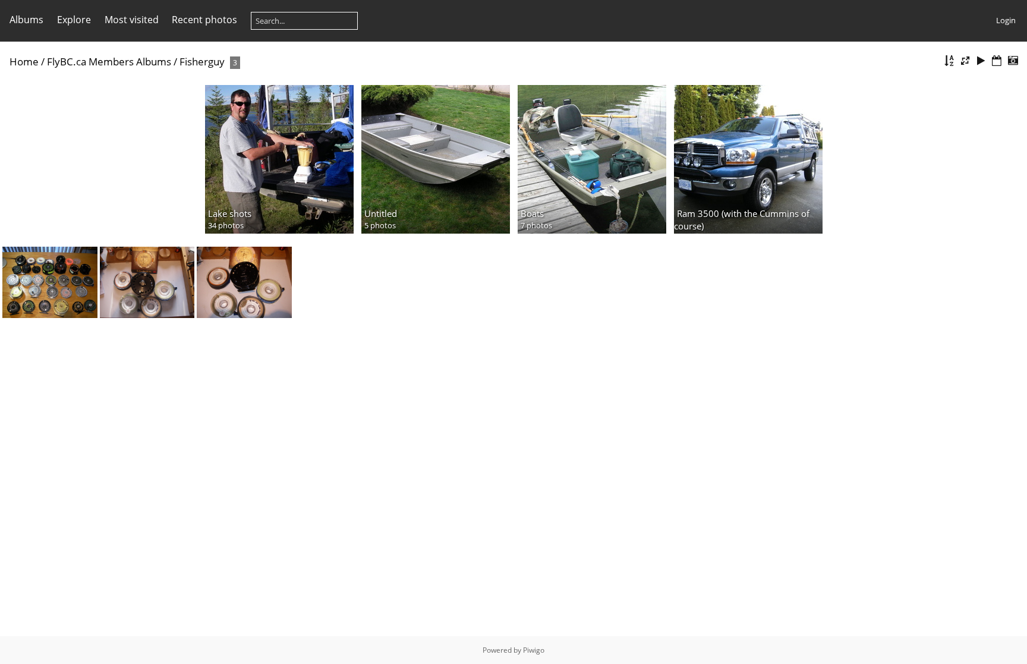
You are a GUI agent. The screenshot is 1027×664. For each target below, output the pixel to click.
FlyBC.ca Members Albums (109, 61)
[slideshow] (981, 61)
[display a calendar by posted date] (997, 61)
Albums (26, 19)
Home (24, 61)
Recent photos (204, 19)
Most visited (132, 19)
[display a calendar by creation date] (1013, 61)
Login (1006, 20)
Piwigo (533, 650)
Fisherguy (202, 61)
